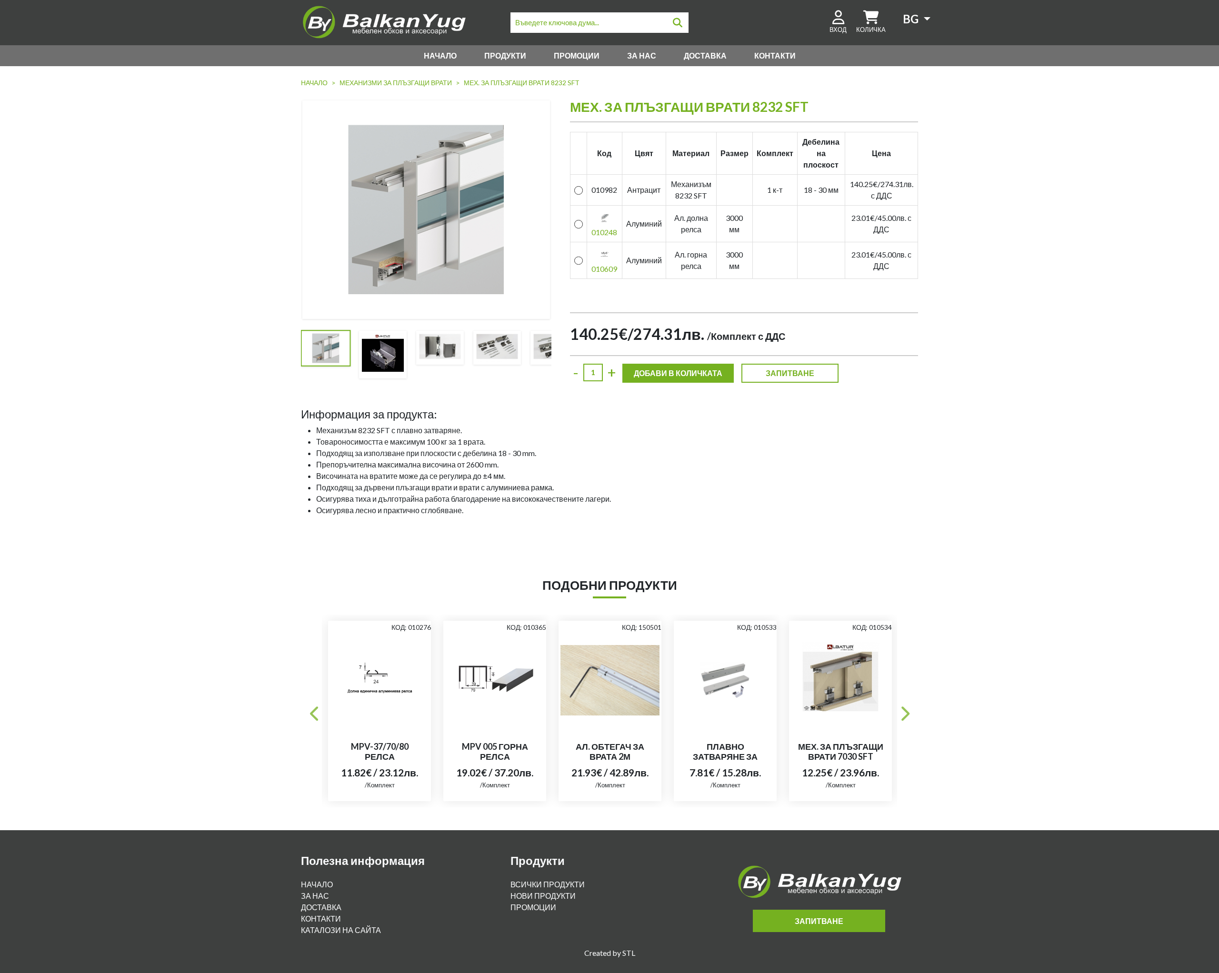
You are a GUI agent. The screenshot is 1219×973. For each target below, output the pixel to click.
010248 (604, 232)
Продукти (505, 55)
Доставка (705, 55)
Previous (315, 710)
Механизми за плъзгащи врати (396, 83)
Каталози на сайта (341, 929)
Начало (440, 55)
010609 (604, 268)
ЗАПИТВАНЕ (790, 372)
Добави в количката (678, 372)
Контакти (775, 55)
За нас (641, 55)
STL (628, 952)
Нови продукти (543, 895)
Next (904, 710)
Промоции (577, 55)
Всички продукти (547, 884)
